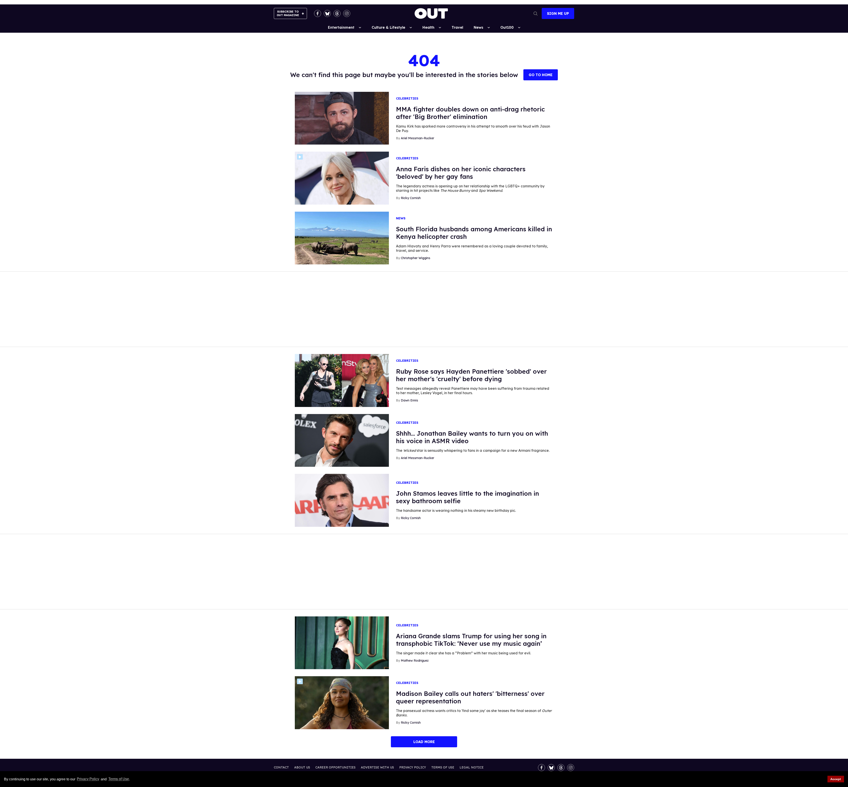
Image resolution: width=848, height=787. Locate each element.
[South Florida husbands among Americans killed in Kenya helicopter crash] (342, 237)
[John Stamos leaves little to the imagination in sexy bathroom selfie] (342, 500)
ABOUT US (302, 767)
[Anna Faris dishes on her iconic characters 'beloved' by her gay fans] (342, 178)
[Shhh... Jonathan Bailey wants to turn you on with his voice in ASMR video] (342, 440)
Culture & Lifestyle (388, 27)
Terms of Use (118, 779)
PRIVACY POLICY (412, 767)
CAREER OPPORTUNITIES (335, 767)
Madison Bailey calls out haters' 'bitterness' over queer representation (470, 697)
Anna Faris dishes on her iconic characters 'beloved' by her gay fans (461, 172)
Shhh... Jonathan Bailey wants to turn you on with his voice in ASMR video (472, 437)
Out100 (507, 27)
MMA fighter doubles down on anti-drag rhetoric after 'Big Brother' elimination (470, 112)
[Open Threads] (337, 13)
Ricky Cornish (411, 198)
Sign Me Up (558, 13)
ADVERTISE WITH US (377, 767)
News (478, 27)
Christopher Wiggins (415, 258)
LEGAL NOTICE (472, 767)
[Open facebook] (317, 13)
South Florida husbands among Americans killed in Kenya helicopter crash (474, 232)
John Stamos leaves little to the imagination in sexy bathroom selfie (467, 497)
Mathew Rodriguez (415, 660)
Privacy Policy (88, 779)
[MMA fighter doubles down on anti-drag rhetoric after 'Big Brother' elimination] (342, 118)
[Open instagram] (346, 13)
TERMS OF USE (442, 767)
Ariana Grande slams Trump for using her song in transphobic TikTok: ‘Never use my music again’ (471, 639)
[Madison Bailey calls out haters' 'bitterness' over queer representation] (342, 702)
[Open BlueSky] (327, 13)
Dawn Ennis (409, 400)
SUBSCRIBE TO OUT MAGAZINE (288, 13)
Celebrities (407, 98)
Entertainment (341, 27)
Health (428, 27)
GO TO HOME (541, 75)
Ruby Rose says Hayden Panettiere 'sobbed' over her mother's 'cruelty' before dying (471, 375)
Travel (457, 27)
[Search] (535, 13)
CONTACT (281, 767)
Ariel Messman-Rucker (417, 138)
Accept (835, 779)
